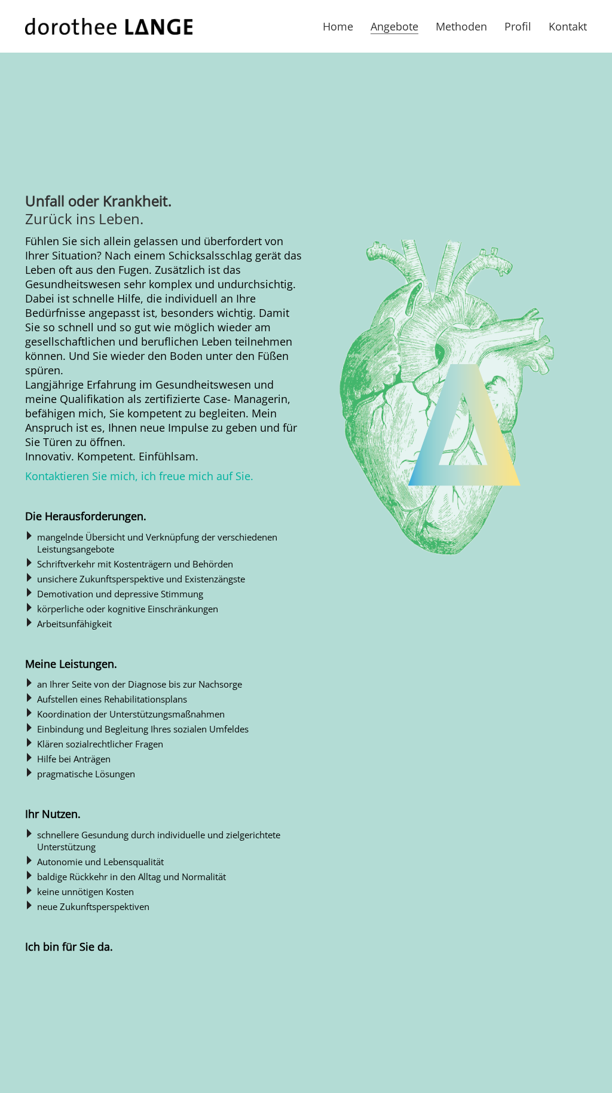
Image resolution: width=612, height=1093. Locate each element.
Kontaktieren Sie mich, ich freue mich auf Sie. (139, 476)
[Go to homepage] (108, 26)
